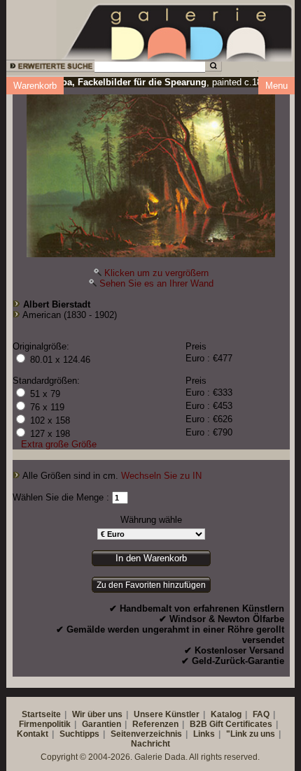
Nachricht (150, 744)
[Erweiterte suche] (49, 68)
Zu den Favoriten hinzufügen (151, 585)
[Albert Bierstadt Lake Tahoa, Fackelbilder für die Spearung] (151, 172)
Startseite (41, 714)
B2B (198, 724)
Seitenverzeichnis (146, 734)
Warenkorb (35, 85)
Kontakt (32, 734)
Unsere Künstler (167, 714)
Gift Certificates (240, 724)
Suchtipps (79, 734)
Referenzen (155, 724)
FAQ (261, 714)
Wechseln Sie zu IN (161, 475)
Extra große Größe (59, 444)
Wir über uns (97, 714)
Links (204, 734)
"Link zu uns (250, 734)
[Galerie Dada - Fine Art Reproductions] (178, 30)
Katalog (226, 714)
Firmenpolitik (45, 724)
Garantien (101, 724)
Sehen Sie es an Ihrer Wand (156, 283)
